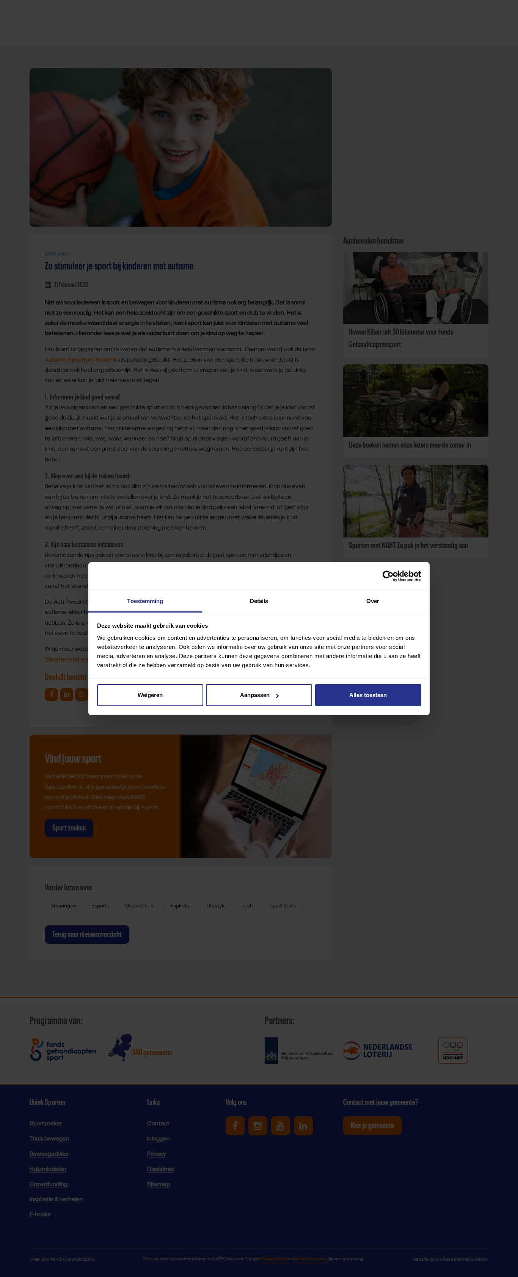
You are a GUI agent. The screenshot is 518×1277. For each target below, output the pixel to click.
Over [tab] (372, 601)
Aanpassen (255, 695)
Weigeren (150, 695)
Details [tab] (259, 601)
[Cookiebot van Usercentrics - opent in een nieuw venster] (388, 576)
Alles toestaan (368, 695)
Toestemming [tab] (145, 601)
